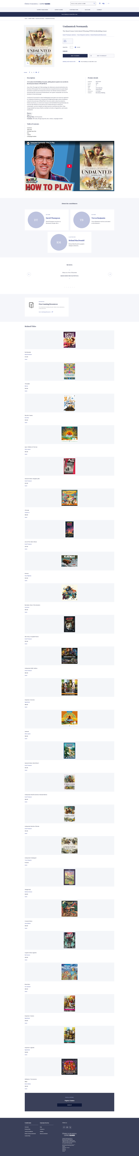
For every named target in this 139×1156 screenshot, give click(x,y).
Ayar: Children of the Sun (31, 447)
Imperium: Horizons (30, 700)
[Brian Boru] (69, 972)
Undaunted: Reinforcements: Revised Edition (36, 794)
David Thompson (53, 218)
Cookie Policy (27, 1135)
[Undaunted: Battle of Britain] (69, 814)
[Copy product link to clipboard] (39, 72)
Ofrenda (27, 510)
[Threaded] (69, 371)
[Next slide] (110, 274)
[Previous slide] (29, 274)
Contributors (74, 9)
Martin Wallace (28, 1084)
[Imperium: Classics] (69, 1003)
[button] (103, 3)
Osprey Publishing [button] (42, 9)
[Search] (94, 3)
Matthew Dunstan (28, 891)
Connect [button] (99, 9)
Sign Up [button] (69, 1105)
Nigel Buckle (27, 702)
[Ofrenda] (69, 498)
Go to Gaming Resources (45, 312)
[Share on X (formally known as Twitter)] (32, 72)
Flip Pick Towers (29, 415)
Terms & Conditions (29, 1131)
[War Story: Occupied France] (69, 624)
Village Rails (28, 889)
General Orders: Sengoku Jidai (32, 478)
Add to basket (75, 55)
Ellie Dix (26, 386)
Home (26, 18)
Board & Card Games (40, 18)
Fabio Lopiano (28, 449)
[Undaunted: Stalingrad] (69, 845)
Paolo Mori (27, 607)
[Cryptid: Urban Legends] (69, 940)
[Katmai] (69, 561)
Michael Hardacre (28, 354)
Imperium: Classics (29, 1016)
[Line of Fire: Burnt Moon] (69, 529)
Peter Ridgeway (28, 575)
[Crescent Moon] (69, 909)
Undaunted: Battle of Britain (32, 826)
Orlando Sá (27, 512)
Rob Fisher (27, 417)
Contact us (42, 1129)
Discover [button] (87, 9)
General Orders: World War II (32, 763)
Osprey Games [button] (59, 9)
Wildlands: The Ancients (31, 1079)
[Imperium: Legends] (69, 1035)
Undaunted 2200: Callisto (31, 668)
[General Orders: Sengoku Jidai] (69, 466)
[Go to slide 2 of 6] (66, 287)
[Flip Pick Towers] (69, 403)
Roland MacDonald (76, 240)
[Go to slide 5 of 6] (72, 287)
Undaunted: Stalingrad (30, 858)
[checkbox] (68, 41)
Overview (27, 1127)
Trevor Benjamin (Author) (83, 35)
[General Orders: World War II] (69, 751)
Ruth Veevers (27, 955)
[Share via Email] (36, 72)
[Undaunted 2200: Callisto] (69, 656)
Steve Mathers (28, 923)
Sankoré (27, 731)
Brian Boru (27, 984)
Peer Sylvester (28, 986)
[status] (71, 47)
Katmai (26, 573)
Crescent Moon (28, 921)
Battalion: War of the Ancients (32, 605)
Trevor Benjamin (98, 218)
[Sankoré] (69, 719)
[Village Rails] (69, 877)
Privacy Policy (27, 1129)
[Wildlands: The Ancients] (69, 1067)
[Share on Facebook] (30, 72)
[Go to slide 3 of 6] (68, 287)
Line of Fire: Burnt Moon (31, 541)
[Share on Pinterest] (34, 72)
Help (41, 1127)
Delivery (41, 1131)
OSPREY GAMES (31, 18)
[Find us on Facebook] (64, 1127)
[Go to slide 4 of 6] (70, 287)
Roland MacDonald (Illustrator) (98, 35)
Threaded (27, 383)
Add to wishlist (102, 55)
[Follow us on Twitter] (70, 1127)
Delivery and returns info (69, 61)
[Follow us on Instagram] (67, 1127)
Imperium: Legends (29, 1047)
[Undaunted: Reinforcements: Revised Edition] (69, 782)
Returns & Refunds (44, 1133)
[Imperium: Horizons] (69, 687)
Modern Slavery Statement (30, 1133)
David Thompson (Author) (69, 35)
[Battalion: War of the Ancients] (69, 593)
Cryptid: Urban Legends (30, 952)
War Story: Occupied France (31, 636)
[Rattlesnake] (69, 340)
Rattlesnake (28, 352)
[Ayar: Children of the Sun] (69, 435)
